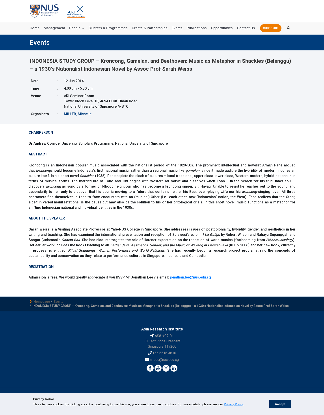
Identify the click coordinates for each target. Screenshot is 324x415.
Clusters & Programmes (108, 28)
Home (34, 28)
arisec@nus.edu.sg (164, 360)
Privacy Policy (233, 404)
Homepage (42, 301)
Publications (197, 28)
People (74, 28)
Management (54, 28)
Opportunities (222, 28)
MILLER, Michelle (77, 114)
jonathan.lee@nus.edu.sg (190, 277)
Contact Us (246, 28)
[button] (270, 28)
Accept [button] (280, 404)
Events (177, 28)
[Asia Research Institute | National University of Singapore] (76, 11)
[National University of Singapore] (44, 11)
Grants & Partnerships (150, 28)
